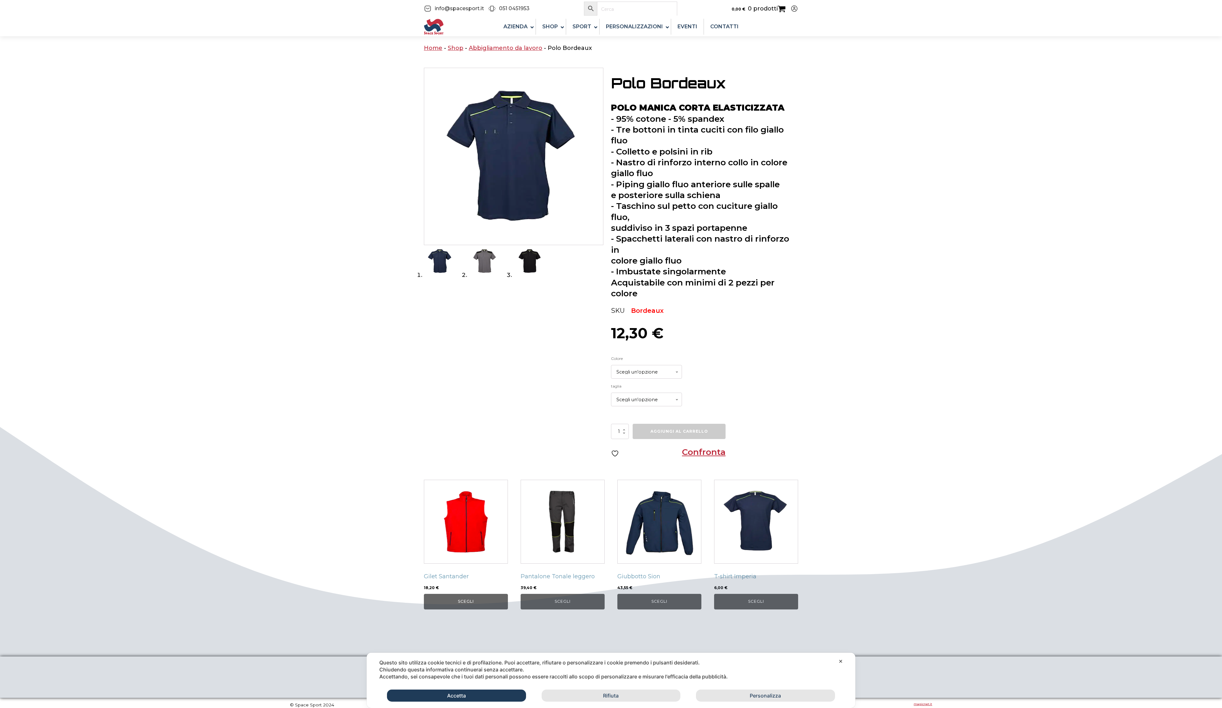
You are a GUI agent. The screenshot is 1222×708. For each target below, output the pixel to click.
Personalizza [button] (765, 695)
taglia (616, 386)
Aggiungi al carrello (679, 431)
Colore (617, 358)
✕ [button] (841, 661)
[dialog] (611, 680)
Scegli (466, 601)
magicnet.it (923, 704)
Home (433, 48)
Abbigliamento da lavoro (505, 48)
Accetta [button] (456, 695)
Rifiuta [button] (611, 695)
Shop (455, 48)
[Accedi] (791, 8)
